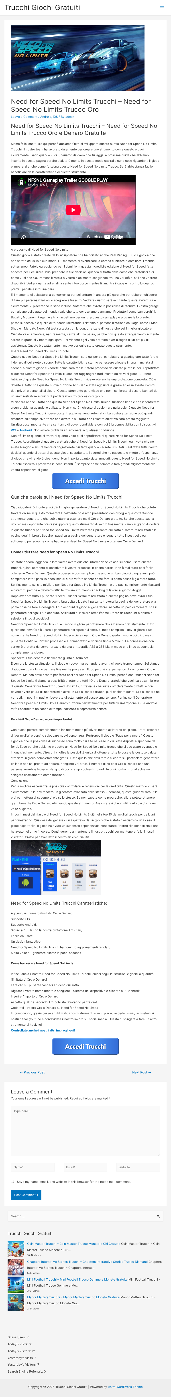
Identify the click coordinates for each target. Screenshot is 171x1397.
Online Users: (17, 1337)
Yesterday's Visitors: (22, 1364)
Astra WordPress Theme (125, 1387)
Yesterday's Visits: (21, 1358)
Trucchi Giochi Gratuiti (42, 7)
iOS (55, 116)
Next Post (141, 1072)
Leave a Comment (24, 116)
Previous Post (32, 1072)
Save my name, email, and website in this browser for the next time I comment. (74, 1181)
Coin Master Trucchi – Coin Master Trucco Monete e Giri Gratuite (73, 1243)
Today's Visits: (18, 1344)
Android (45, 116)
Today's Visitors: (20, 1351)
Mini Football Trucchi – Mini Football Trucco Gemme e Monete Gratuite (77, 1279)
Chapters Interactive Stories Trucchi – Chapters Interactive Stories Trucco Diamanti (87, 1261)
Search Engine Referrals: (26, 1371)
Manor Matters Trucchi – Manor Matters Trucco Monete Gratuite (73, 1297)
